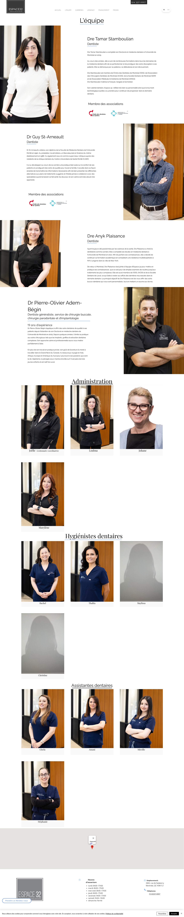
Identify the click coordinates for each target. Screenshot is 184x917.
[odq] (97, 113)
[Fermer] (181, 913)
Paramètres (162, 914)
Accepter (174, 914)
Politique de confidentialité (114, 914)
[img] (15, 13)
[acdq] (120, 113)
